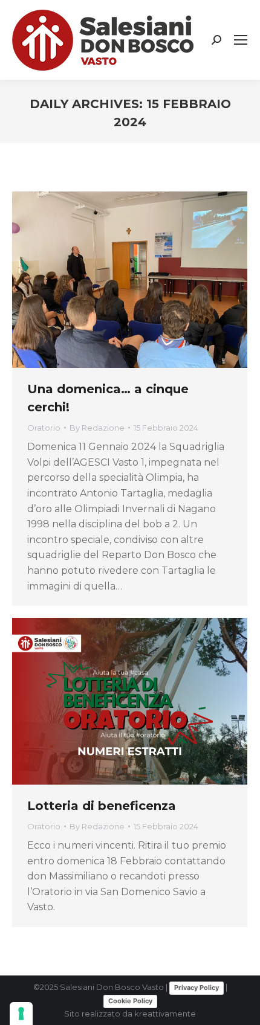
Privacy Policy (196, 987)
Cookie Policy (130, 1001)
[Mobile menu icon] (240, 40)
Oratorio (43, 427)
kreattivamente (165, 1013)
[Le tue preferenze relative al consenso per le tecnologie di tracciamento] (21, 1013)
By (97, 427)
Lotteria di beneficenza (101, 805)
